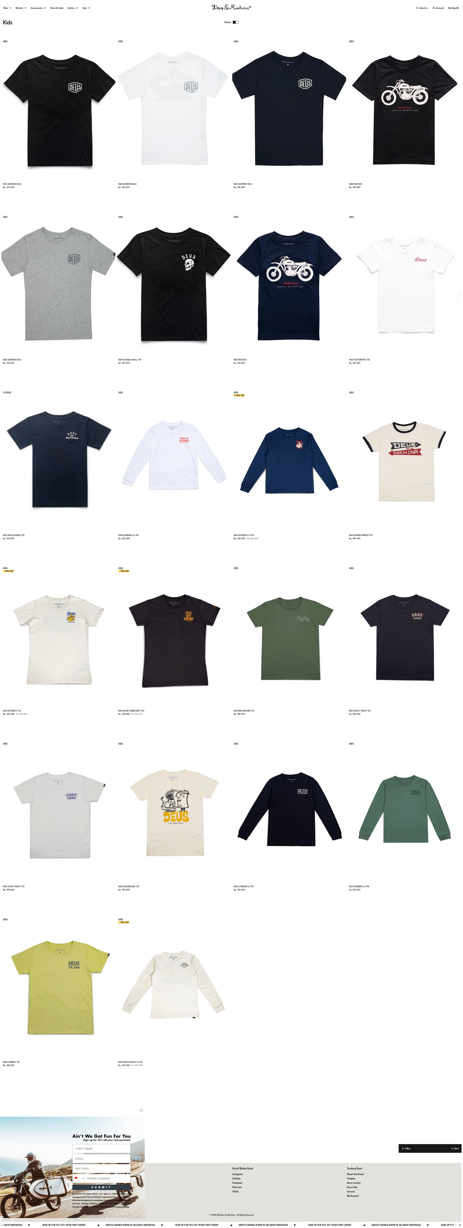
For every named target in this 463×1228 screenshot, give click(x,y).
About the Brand (355, 1174)
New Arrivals (56, 8)
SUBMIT (101, 1187)
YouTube (236, 1178)
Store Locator (354, 1182)
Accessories (37, 8)
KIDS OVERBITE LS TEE (244, 535)
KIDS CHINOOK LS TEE (244, 886)
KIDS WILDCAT (355, 184)
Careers (351, 1191)
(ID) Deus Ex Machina (226, 1215)
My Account (353, 1195)
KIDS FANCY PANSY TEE (360, 710)
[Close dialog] (141, 1110)
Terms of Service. (122, 1207)
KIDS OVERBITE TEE (12, 710)
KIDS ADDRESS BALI (12, 184)
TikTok (235, 1191)
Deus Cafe (352, 1187)
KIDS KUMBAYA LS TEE (128, 535)
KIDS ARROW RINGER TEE (361, 535)
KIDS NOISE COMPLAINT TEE (131, 710)
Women (19, 8)
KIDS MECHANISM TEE (244, 710)
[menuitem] (56, 8)
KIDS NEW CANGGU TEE (14, 535)
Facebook (237, 1182)
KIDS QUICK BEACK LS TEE (130, 1062)
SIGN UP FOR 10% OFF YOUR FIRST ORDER (177, 1225)
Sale (84, 8)
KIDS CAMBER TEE (11, 1062)
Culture (71, 8)
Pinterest (237, 1187)
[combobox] (79, 1178)
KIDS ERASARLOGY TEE (128, 886)
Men (5, 8)
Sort (456, 1148)
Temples (351, 1178)
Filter (408, 1148)
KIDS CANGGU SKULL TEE (129, 359)
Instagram (237, 1174)
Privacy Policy (106, 1207)
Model (227, 22)
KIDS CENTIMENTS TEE (359, 359)
